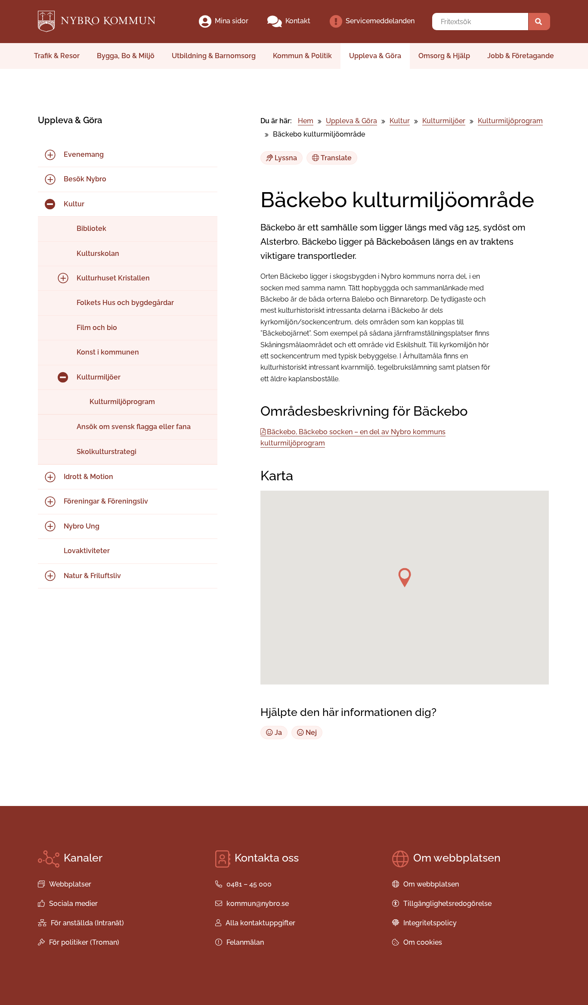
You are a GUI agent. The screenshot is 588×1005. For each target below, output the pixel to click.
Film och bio (97, 328)
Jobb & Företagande (520, 56)
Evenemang (84, 154)
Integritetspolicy (430, 923)
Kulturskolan (98, 253)
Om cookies (422, 942)
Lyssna (285, 158)
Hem (305, 121)
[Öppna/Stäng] (50, 155)
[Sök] (539, 21)
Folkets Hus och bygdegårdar (125, 303)
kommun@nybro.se (257, 903)
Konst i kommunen (108, 352)
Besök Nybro (85, 179)
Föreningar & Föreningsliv (106, 501)
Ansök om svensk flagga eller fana (134, 427)
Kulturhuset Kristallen (113, 278)
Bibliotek (91, 228)
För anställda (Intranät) (87, 923)
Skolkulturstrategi (106, 452)
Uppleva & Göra (375, 56)
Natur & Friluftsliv (92, 576)
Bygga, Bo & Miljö (126, 56)
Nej (310, 732)
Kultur (74, 204)
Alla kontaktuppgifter (260, 923)
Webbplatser (70, 884)
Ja (277, 732)
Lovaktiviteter (87, 551)
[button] (404, 578)
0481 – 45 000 (249, 884)
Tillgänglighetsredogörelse (447, 903)
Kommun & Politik (302, 56)
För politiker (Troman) (84, 942)
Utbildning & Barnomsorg (214, 56)
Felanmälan (245, 942)
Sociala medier (73, 903)
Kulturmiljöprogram (122, 402)
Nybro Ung (81, 526)
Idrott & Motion (88, 477)
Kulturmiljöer (99, 377)
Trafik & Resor (57, 56)
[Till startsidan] (104, 21)
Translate (335, 158)
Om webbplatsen (431, 884)
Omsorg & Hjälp (444, 56)
